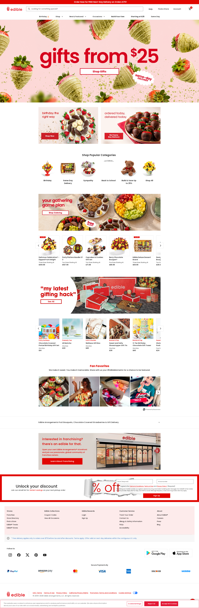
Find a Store (163, 9)
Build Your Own (117, 16)
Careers (160, 518)
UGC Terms (37, 593)
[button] (99, 422)
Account (177, 9)
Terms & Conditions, (137, 486)
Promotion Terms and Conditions (103, 593)
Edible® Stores (12, 528)
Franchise (11, 515)
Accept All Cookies (169, 604)
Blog (158, 524)
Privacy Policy (61, 593)
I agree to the (124, 486)
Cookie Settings (125, 593)
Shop (58, 16)
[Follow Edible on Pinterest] (36, 555)
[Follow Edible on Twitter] (27, 555)
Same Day (155, 16)
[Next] (160, 245)
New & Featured (76, 16)
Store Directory (13, 518)
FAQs (121, 524)
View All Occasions (51, 518)
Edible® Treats (12, 524)
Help (151, 9)
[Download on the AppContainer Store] (180, 553)
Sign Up (156, 496)
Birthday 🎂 (44, 16)
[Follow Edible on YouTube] (44, 555)
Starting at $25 (138, 16)
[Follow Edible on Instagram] (10, 555)
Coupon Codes (50, 515)
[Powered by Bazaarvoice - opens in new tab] (151, 409)
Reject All (151, 604)
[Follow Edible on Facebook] (18, 555)
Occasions (97, 16)
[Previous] (38, 245)
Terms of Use (148, 486)
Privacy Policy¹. (162, 486)
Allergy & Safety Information (130, 521)
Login (84, 515)
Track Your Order (126, 515)
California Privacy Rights (78, 593)
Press (159, 521)
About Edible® (162, 515)
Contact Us (124, 518)
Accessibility (124, 528)
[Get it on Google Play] (155, 553)
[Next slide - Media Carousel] (158, 392)
